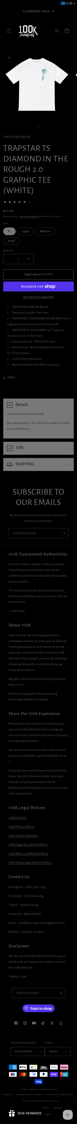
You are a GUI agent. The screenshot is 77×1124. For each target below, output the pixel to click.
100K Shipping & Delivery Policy (30, 862)
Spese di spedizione (29, 216)
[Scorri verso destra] (48, 126)
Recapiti (57, 1107)
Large (25, 231)
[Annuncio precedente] (8, 11)
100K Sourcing (36, 1089)
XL (9, 231)
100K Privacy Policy (21, 826)
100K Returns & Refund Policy (29, 853)
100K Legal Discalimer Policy (28, 844)
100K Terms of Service (23, 835)
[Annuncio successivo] (69, 11)
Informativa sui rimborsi (29, 1094)
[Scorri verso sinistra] (29, 126)
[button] (8, 30)
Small (11, 240)
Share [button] (11, 377)
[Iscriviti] (63, 533)
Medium (45, 231)
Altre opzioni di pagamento (38, 296)
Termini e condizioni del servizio (40, 1101)
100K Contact (18, 817)
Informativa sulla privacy (59, 1094)
